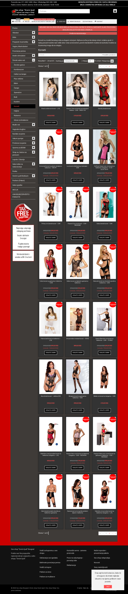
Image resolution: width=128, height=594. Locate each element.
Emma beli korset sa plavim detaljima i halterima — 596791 (50, 167)
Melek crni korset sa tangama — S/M (104, 396)
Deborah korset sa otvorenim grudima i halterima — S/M (104, 282)
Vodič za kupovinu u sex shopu (48, 552)
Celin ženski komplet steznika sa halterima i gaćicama (50, 512)
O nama (79, 588)
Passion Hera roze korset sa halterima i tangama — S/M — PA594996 (77, 454)
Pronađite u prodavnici (109, 55)
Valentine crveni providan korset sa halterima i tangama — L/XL (50, 454)
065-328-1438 (51, 2)
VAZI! (107, 586)
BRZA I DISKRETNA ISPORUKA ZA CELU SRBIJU (97, 5)
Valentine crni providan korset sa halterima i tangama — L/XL (104, 512)
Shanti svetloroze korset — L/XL (50, 108)
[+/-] (79, 60)
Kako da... (86, 588)
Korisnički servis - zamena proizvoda (76, 552)
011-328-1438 (26, 2)
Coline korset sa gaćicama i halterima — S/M (51, 282)
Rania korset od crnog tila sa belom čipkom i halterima (77, 512)
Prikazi (85, 61)
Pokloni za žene (45, 572)
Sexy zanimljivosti (100, 567)
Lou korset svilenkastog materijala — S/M (77, 167)
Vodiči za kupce (45, 567)
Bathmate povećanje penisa (50, 563)
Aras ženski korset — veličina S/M (51, 396)
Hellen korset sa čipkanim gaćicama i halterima (77, 282)
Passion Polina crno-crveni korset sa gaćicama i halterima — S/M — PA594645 (104, 455)
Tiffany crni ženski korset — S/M (50, 223)
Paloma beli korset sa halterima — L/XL (51, 339)
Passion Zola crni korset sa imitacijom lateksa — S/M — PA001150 (77, 109)
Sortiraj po (60, 61)
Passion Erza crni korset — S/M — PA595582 (77, 224)
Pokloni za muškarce (47, 577)
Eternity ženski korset (104, 108)
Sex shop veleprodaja (102, 558)
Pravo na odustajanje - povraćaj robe (75, 559)
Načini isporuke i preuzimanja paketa (101, 552)
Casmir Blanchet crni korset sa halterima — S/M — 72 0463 (104, 339)
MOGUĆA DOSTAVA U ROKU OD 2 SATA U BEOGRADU (97, 2)
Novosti (97, 563)
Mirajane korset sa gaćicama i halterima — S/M (77, 397)
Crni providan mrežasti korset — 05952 (77, 338)
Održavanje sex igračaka (49, 558)
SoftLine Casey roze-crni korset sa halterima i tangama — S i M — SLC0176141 (104, 167)
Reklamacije (71, 565)
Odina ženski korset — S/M (104, 223)
